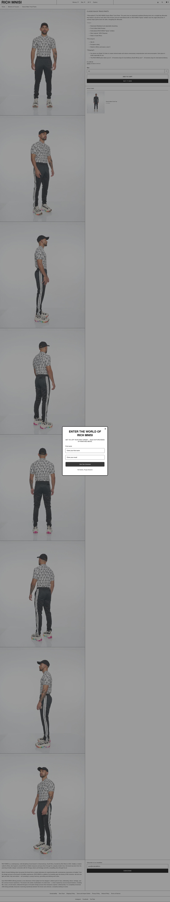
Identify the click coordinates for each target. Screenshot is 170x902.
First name (68, 446)
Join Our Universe (85, 464)
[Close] (105, 429)
